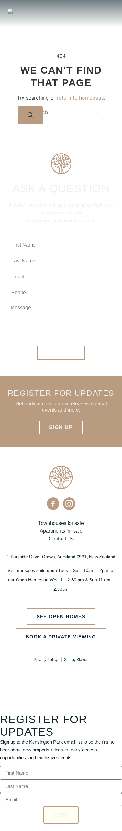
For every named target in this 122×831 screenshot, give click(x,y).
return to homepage (80, 98)
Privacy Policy (46, 659)
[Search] (30, 115)
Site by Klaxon (76, 659)
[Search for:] (61, 112)
